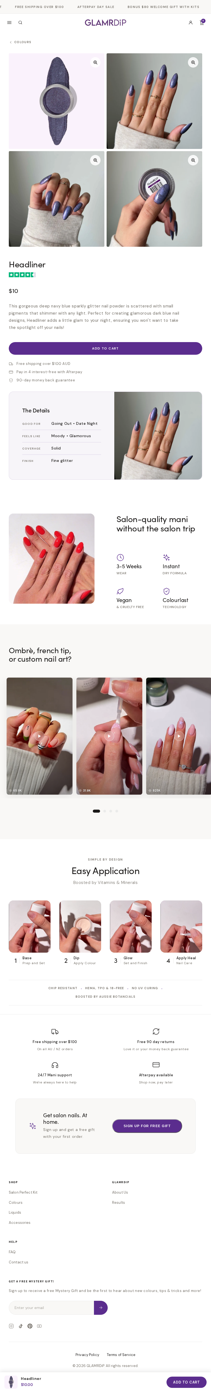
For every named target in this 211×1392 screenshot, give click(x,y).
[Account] (191, 22)
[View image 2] (154, 101)
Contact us (18, 1262)
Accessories (19, 1222)
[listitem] (40, 736)
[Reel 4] (117, 811)
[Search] (20, 22)
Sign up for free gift (147, 1126)
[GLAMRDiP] (105, 22)
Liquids (15, 1212)
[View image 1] (56, 101)
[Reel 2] (105, 811)
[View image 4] (154, 199)
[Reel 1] (96, 811)
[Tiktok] (20, 1326)
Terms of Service (121, 1354)
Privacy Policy (87, 1354)
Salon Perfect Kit (23, 1192)
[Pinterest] (29, 1326)
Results (118, 1202)
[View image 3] (56, 199)
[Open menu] (9, 22)
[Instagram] (11, 1326)
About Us (120, 1192)
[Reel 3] (111, 811)
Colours (16, 1202)
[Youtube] (39, 1326)
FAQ (12, 1252)
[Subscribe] (101, 1308)
